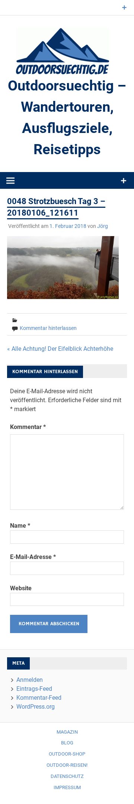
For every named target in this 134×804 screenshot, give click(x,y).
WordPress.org (35, 706)
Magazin (67, 732)
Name (20, 525)
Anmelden (29, 679)
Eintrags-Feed (34, 688)
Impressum (67, 787)
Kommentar (28, 426)
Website (21, 588)
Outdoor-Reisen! (67, 765)
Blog (67, 743)
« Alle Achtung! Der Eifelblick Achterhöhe (60, 348)
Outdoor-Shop (67, 754)
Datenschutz (67, 776)
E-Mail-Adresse (33, 556)
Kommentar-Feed (38, 697)
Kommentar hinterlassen (48, 328)
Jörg (102, 226)
